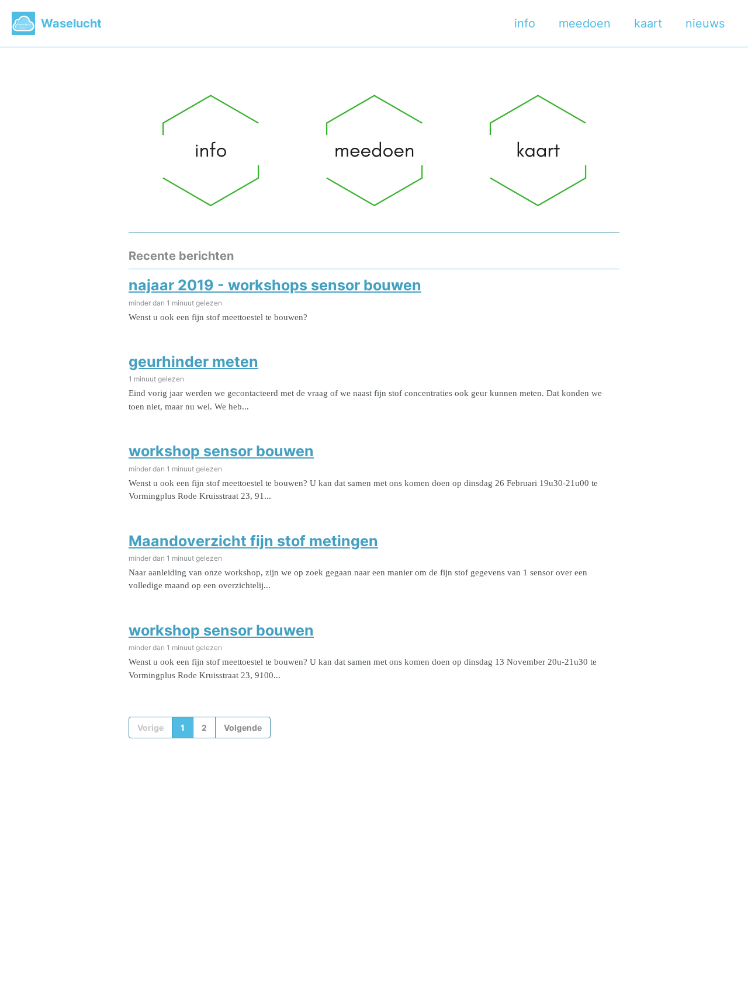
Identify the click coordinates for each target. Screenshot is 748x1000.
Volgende (243, 727)
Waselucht (71, 23)
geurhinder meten (193, 361)
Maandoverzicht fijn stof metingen (253, 541)
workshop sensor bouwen (221, 451)
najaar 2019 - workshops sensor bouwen (275, 285)
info (524, 23)
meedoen (585, 23)
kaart (648, 23)
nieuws (705, 23)
